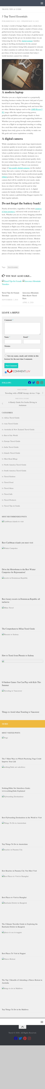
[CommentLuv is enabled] (18, 372)
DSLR (4, 177)
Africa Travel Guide (12, 417)
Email (26, 337)
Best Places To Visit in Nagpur (14, 953)
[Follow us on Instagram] (41, 382)
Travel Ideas (9, 488)
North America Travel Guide (15, 464)
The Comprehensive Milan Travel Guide (18, 628)
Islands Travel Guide (12, 453)
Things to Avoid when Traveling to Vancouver (20, 711)
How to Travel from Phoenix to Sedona (18, 655)
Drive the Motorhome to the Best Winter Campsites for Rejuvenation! (19, 571)
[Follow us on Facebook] (29, 382)
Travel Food (8, 482)
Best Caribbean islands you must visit (17, 542)
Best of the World (11, 435)
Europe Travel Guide (12, 441)
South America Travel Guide (15, 470)
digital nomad (27, 40)
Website (7, 346)
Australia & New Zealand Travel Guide (19, 429)
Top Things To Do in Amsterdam (15, 844)
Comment (8, 320)
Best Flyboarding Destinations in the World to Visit (22, 817)
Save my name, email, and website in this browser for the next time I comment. (21, 357)
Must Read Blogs (11, 459)
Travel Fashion (9, 476)
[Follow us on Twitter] (33, 382)
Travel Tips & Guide (11, 9)
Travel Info (8, 494)
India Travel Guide (11, 447)
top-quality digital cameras (19, 168)
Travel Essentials (13, 267)
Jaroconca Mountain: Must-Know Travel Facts (30, 295)
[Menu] (42, 3)
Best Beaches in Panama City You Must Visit (19, 870)
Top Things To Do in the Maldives (15, 1009)
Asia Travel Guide (11, 423)
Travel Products (10, 500)
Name (7, 337)
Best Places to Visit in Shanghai (14, 897)
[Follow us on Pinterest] (37, 382)
